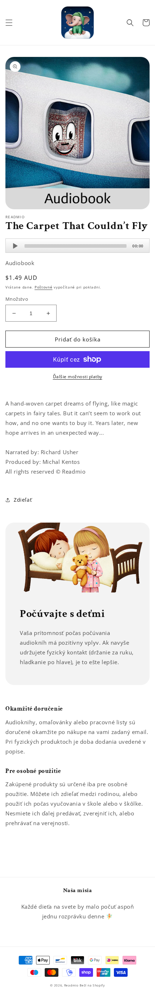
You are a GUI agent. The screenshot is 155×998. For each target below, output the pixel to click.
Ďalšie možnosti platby (77, 376)
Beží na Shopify (92, 985)
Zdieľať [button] (23, 499)
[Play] (15, 246)
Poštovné (44, 287)
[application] (77, 245)
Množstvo (16, 299)
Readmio (71, 985)
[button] (9, 23)
